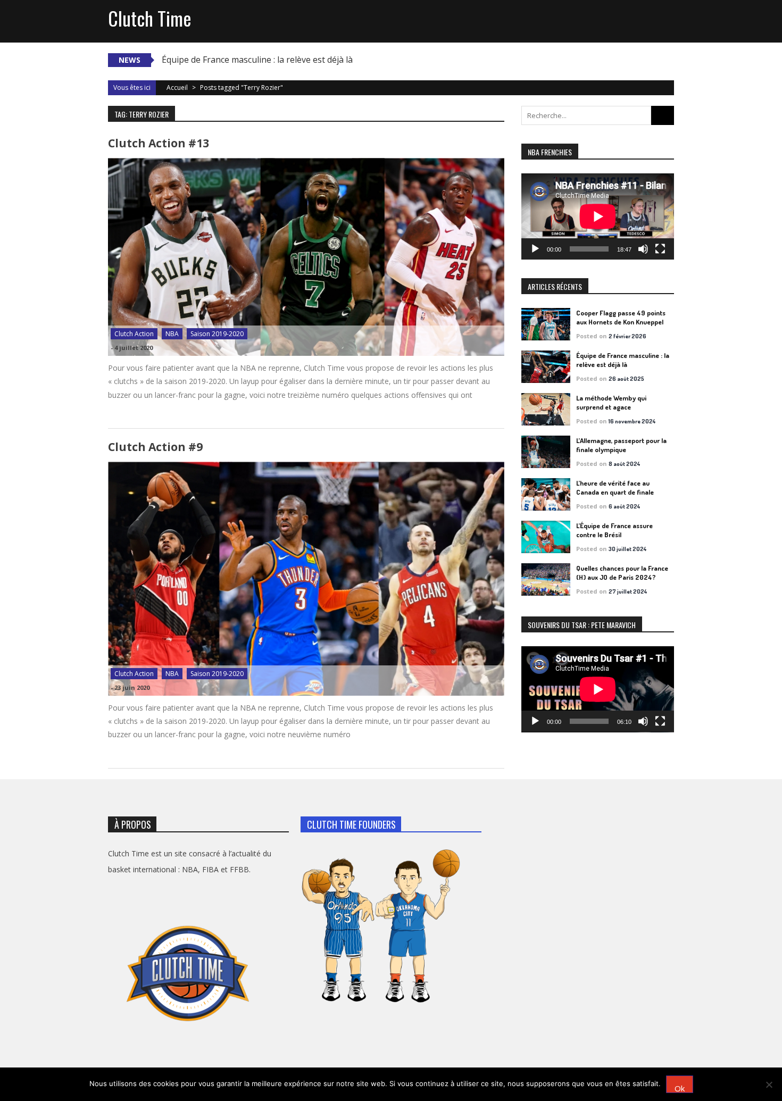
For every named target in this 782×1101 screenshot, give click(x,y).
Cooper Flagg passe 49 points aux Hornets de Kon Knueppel (620, 317)
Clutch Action (134, 333)
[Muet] (643, 249)
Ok (680, 1088)
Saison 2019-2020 (217, 333)
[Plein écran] (660, 249)
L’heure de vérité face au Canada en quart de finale (615, 487)
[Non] (768, 1084)
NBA (172, 333)
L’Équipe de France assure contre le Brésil (614, 530)
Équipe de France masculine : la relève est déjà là (257, 59)
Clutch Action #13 (158, 143)
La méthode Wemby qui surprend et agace (611, 402)
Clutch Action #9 (155, 446)
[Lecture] (535, 249)
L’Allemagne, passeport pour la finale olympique (621, 445)
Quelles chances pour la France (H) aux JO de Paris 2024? (622, 572)
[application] (597, 216)
